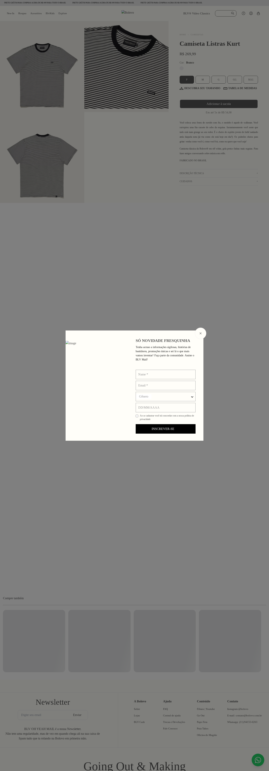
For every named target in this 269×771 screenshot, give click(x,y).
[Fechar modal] (200, 333)
